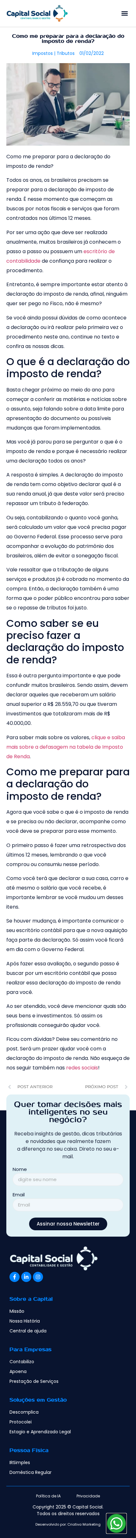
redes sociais (82, 1067)
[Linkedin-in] (26, 1277)
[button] (124, 13)
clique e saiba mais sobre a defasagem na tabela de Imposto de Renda (65, 747)
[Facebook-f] (14, 1277)
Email (19, 1195)
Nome (20, 1170)
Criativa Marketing (84, 1524)
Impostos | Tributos (53, 53)
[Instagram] (38, 1277)
